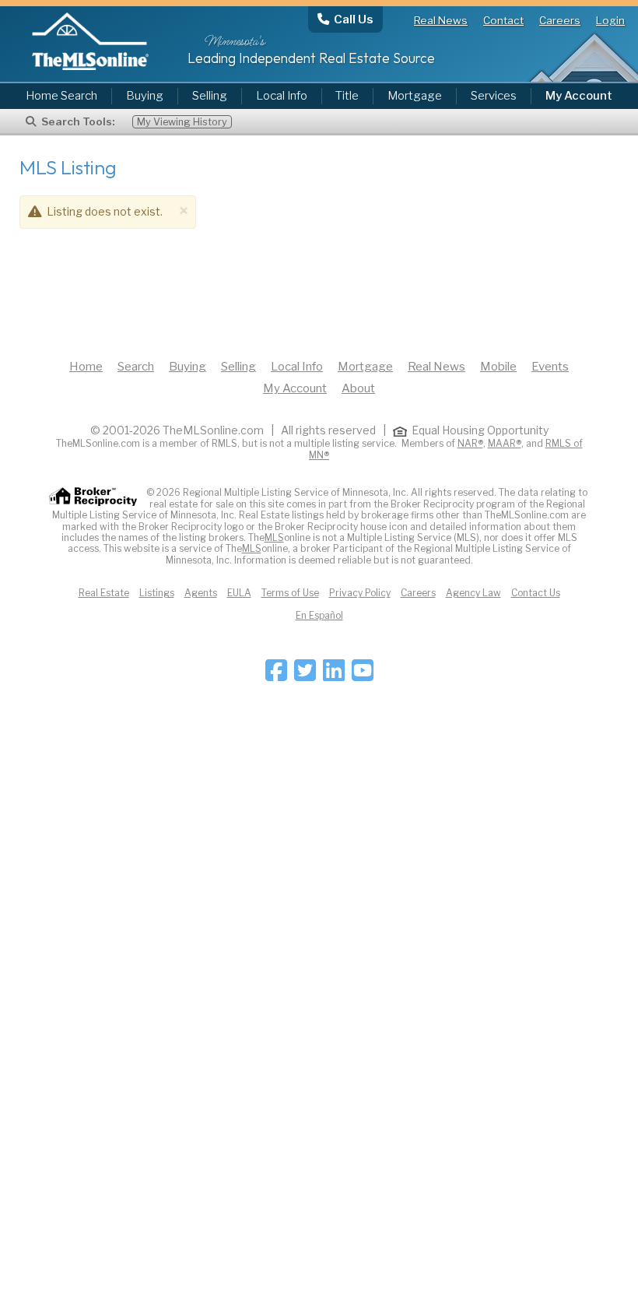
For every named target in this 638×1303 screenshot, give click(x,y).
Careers (559, 20)
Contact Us (535, 593)
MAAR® (504, 443)
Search (135, 367)
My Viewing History (182, 122)
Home (86, 367)
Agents (200, 593)
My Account (295, 388)
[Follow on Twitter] (305, 675)
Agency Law (473, 593)
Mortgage (414, 96)
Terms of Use (290, 593)
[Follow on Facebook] (276, 675)
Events (550, 367)
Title (347, 96)
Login (610, 20)
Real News (441, 20)
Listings (156, 593)
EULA (239, 593)
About (358, 388)
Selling (209, 96)
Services (494, 96)
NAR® (470, 443)
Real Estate (104, 593)
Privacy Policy (360, 593)
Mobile (498, 367)
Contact (503, 20)
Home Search (61, 96)
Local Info (281, 96)
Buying (144, 96)
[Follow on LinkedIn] (334, 675)
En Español (319, 615)
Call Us (353, 19)
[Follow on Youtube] (362, 675)
